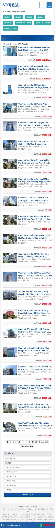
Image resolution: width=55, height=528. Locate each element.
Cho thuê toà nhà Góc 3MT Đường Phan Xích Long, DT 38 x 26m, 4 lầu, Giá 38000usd (34, 313)
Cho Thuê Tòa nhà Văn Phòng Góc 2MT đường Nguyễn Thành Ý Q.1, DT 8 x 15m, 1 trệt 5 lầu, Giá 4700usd (35, 425)
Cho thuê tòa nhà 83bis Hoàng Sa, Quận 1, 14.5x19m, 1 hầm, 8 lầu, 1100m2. (33, 144)
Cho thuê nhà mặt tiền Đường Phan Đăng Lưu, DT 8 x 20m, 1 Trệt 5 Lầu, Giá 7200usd (34, 350)
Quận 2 (18, 17)
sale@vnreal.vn (14, 517)
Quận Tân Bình (10, 28)
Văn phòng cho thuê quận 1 (32, 517)
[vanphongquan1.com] (11, 5)
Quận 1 (7, 17)
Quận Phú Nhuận (43, 23)
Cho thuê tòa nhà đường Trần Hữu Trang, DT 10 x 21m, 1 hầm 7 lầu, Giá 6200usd (34, 407)
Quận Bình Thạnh (23, 23)
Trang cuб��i (27, 446)
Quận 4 (40, 17)
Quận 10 (7, 23)
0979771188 (49, 525)
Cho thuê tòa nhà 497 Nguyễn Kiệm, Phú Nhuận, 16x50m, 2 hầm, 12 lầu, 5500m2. (34, 69)
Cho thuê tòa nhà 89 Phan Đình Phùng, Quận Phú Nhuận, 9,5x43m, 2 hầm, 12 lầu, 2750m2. (34, 88)
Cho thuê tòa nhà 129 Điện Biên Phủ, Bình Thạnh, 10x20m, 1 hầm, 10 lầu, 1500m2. (34, 50)
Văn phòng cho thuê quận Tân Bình (29, 519)
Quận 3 (29, 17)
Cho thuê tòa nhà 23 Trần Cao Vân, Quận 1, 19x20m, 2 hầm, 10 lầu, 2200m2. (33, 256)
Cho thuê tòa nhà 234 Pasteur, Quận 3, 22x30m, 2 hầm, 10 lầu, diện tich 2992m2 (35, 238)
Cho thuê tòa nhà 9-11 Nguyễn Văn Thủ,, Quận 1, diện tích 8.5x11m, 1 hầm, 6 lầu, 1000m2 (33, 200)
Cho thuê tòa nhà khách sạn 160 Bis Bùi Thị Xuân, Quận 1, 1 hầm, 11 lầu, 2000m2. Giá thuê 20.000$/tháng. (34, 219)
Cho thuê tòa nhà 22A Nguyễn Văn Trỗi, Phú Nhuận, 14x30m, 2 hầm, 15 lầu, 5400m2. (34, 125)
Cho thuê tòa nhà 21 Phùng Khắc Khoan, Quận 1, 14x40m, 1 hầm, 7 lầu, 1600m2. (34, 106)
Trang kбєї (43, 442)
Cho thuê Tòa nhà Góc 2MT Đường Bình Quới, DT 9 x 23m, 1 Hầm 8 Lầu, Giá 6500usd (34, 332)
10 (36, 442)
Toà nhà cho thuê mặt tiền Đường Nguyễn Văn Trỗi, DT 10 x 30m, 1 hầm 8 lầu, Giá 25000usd (34, 294)
